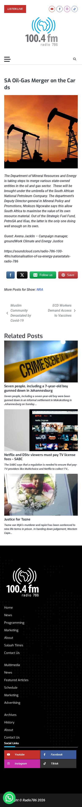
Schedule (10, 688)
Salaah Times (13, 645)
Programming (14, 623)
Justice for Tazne (17, 519)
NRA (40, 290)
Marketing (11, 630)
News (8, 615)
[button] (9, 798)
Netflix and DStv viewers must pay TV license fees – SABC (39, 457)
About (8, 638)
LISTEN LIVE (15, 9)
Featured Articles (16, 680)
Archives (10, 715)
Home (8, 608)
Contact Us (12, 653)
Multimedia (12, 665)
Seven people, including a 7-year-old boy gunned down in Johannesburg (36, 388)
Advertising (12, 703)
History (9, 722)
